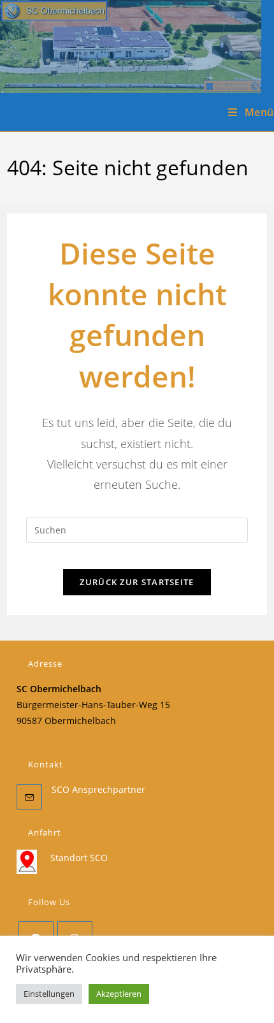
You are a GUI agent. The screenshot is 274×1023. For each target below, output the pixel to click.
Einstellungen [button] (49, 993)
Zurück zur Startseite (137, 582)
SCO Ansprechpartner (98, 789)
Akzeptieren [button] (118, 993)
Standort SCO (79, 858)
